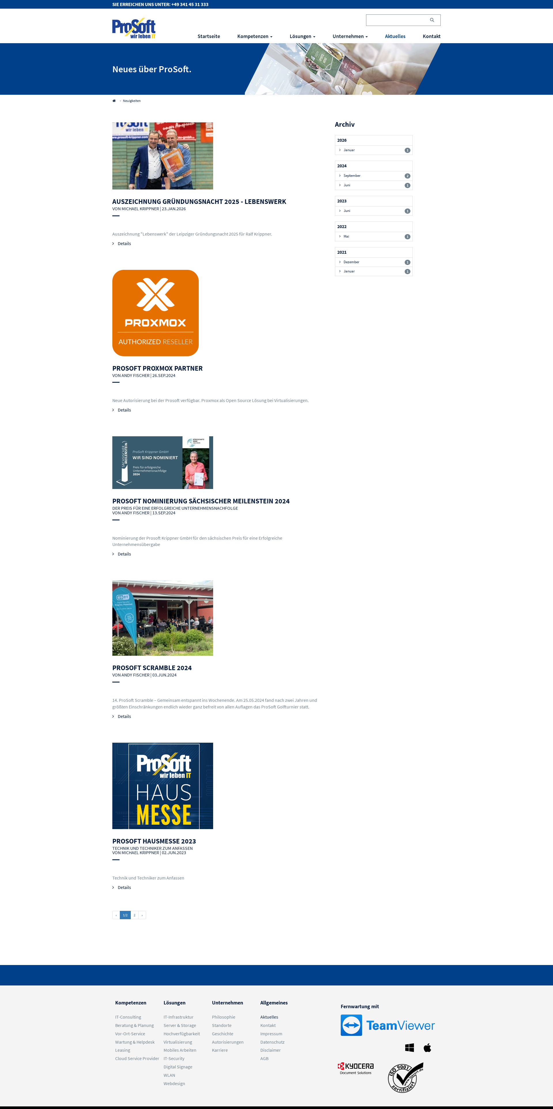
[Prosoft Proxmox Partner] (220, 313)
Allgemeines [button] (274, 1003)
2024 (341, 165)
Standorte (222, 1025)
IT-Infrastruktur (179, 1017)
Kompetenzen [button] (253, 36)
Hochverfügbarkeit (182, 1033)
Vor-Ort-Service (130, 1033)
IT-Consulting (128, 1017)
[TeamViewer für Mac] (429, 1047)
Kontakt (432, 36)
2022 (341, 226)
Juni (376, 185)
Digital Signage (178, 1067)
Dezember (376, 261)
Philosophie (223, 1017)
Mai (376, 236)
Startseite (209, 36)
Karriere (220, 1050)
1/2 (125, 915)
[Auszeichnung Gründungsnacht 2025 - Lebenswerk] (220, 155)
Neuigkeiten (132, 100)
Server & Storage (180, 1025)
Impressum (271, 1033)
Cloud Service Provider (137, 1058)
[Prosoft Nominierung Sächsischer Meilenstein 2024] (220, 462)
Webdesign (174, 1083)
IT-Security (174, 1058)
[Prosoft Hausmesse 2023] (220, 789)
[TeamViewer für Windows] (411, 1047)
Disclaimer (270, 1050)
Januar (376, 149)
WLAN (169, 1075)
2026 (341, 140)
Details (124, 243)
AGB (264, 1058)
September (376, 175)
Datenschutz (272, 1042)
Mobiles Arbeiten (180, 1050)
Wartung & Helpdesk (135, 1042)
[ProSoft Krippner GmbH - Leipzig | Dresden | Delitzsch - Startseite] (134, 28)
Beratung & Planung (134, 1025)
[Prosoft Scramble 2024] (220, 618)
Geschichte (222, 1033)
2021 (341, 252)
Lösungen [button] (301, 36)
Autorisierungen (228, 1042)
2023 (341, 201)
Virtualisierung (178, 1042)
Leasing (122, 1050)
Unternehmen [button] (349, 36)
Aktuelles (395, 36)
